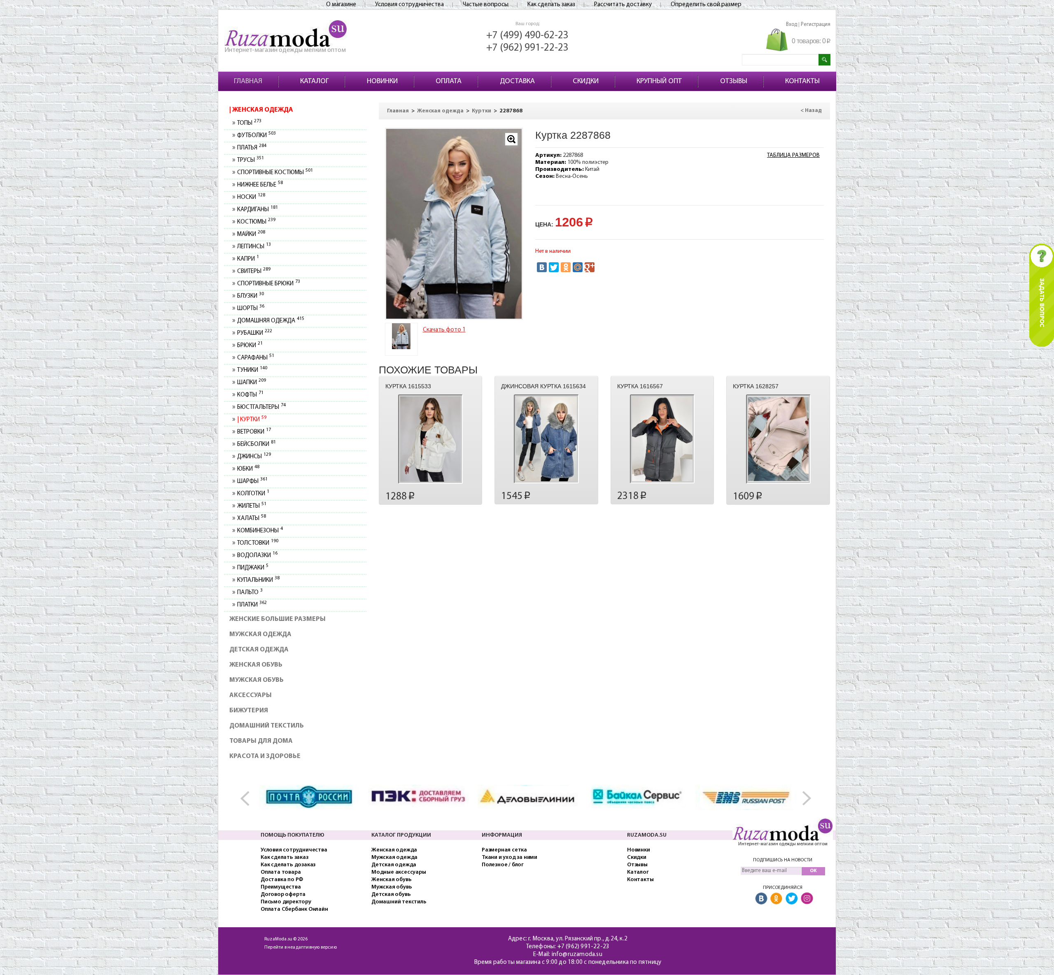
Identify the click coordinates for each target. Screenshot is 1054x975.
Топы (249, 123)
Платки (251, 605)
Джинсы (253, 457)
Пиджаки (252, 568)
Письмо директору (286, 902)
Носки (251, 197)
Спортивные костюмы (274, 173)
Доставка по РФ (282, 880)
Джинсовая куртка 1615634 (543, 386)
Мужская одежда (260, 634)
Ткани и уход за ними (509, 857)
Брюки (249, 346)
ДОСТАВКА (517, 81)
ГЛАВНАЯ (248, 81)
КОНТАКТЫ (802, 81)
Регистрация (815, 24)
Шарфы (252, 481)
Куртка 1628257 (756, 386)
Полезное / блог (503, 865)
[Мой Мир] (578, 267)
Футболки (256, 136)
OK (813, 870)
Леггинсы (253, 247)
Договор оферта (283, 894)
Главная (398, 111)
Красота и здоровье (265, 756)
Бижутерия (248, 710)
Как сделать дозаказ (288, 865)
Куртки (252, 420)
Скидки (636, 857)
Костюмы (256, 222)
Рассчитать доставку (623, 5)
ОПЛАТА (449, 81)
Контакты (640, 880)
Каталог (638, 872)
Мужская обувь (256, 680)
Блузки (250, 296)
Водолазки (257, 556)
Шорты (250, 309)
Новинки (638, 850)
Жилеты (251, 506)
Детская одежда (259, 649)
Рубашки (254, 333)
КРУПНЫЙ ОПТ (659, 81)
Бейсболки (256, 444)
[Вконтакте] (761, 899)
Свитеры (253, 271)
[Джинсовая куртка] (546, 438)
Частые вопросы (485, 5)
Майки (251, 234)
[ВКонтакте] (542, 267)
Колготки (253, 494)
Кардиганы (257, 210)
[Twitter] (554, 267)
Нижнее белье (259, 185)
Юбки (248, 469)
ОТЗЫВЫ (733, 81)
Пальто (249, 593)
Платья (251, 148)
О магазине (341, 5)
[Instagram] (807, 899)
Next (805, 798)
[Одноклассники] (566, 267)
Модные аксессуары (398, 872)
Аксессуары (250, 695)
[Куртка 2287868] (401, 336)
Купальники (258, 580)
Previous (248, 798)
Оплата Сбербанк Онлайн (294, 909)
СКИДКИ (586, 81)
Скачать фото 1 (444, 330)
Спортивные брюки (268, 284)
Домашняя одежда (270, 321)
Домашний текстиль (266, 726)
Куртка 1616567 (640, 386)
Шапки (251, 383)
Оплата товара (281, 872)
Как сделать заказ (551, 5)
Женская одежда (262, 110)
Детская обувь (390, 894)
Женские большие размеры (277, 619)
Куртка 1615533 (408, 386)
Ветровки (253, 432)
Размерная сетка (504, 850)
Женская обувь (255, 665)
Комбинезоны (259, 531)
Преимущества (281, 887)
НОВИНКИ (382, 81)
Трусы (250, 160)
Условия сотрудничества (409, 5)
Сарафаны (255, 358)
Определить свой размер (706, 5)
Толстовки (257, 543)
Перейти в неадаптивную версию (300, 947)
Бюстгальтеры (261, 407)
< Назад (811, 110)
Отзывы (637, 865)
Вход (791, 24)
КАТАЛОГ (314, 81)
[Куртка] (454, 223)
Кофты (250, 395)
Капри (248, 259)
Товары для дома (261, 741)
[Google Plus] (590, 267)
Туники (252, 370)
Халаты (251, 518)
